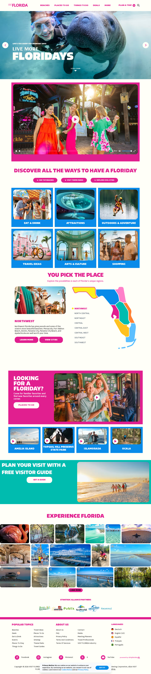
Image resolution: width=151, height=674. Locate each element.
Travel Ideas (32, 264)
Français (118, 641)
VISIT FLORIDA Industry (87, 643)
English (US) (120, 633)
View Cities (51, 340)
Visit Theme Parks (75, 180)
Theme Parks (39, 643)
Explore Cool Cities (105, 180)
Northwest (24, 321)
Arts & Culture (75, 264)
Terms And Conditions (65, 640)
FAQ (57, 633)
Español (118, 637)
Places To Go (61, 5)
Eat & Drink (32, 223)
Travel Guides (39, 647)
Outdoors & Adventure (119, 223)
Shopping (118, 264)
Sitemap (37, 640)
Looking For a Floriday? (29, 384)
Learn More (26, 340)
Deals (96, 5)
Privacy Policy (61, 637)
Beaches (45, 5)
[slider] (66, 151)
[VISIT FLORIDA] (18, 5)
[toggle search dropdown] (138, 5)
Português (119, 645)
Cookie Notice (67, 670)
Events (15, 640)
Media (80, 633)
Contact (81, 630)
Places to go (26, 405)
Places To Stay (18, 643)
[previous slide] (5, 45)
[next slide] (146, 45)
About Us (59, 630)
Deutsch (118, 629)
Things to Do (81, 5)
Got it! (102, 668)
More (108, 5)
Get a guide (39, 480)
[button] (127, 5)
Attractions (75, 223)
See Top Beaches (46, 180)
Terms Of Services (63, 643)
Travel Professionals (86, 640)
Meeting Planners (85, 637)
